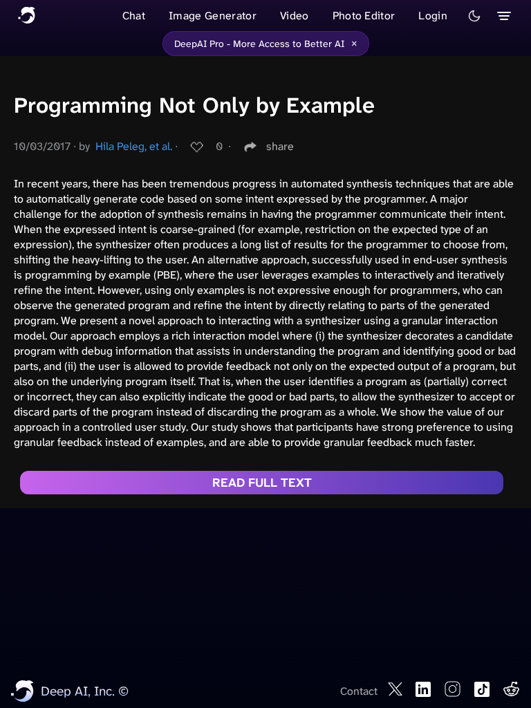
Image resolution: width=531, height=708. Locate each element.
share (280, 146)
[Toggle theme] (474, 16)
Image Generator (213, 15)
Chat (133, 15)
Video (294, 15)
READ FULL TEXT (262, 482)
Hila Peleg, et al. (133, 146)
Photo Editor (364, 15)
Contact (359, 691)
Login (432, 15)
